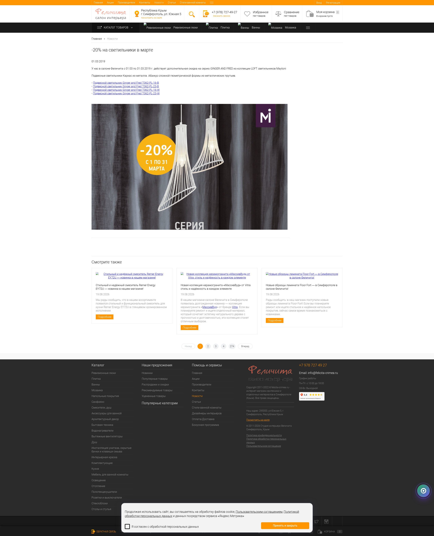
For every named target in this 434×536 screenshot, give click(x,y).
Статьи (172, 2)
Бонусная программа (205, 424)
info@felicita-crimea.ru (323, 373)
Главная (98, 2)
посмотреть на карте (151, 17)
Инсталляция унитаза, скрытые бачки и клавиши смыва (111, 449)
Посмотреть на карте (258, 420)
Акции (110, 2)
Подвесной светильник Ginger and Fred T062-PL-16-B (126, 82)
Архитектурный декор (105, 419)
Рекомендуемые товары (157, 390)
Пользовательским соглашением (259, 511)
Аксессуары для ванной (107, 413)
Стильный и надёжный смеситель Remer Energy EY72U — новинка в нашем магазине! (125, 287)
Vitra (235, 307)
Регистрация (333, 2)
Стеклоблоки (100, 503)
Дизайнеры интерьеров (207, 413)
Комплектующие (102, 463)
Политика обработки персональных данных (266, 441)
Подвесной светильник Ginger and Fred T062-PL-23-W (126, 93)
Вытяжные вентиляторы (107, 436)
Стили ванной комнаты (193, 2)
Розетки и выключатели (107, 497)
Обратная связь (106, 531)
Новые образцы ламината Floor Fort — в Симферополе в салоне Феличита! (301, 287)
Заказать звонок (221, 16)
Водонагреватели (102, 430)
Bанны (255, 27)
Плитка (225, 27)
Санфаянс (98, 401)
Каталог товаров (116, 27)
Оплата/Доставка (203, 419)
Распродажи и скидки (155, 384)
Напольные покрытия (105, 396)
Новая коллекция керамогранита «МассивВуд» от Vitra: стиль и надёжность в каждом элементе (216, 287)
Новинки (147, 373)
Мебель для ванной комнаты (110, 474)
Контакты (144, 2)
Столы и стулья (101, 509)
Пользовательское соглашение (263, 446)
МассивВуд (209, 307)
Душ (94, 442)
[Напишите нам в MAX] (423, 491)
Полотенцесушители (104, 491)
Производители (126, 2)
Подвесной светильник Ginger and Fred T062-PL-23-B (126, 86)
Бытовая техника (102, 424)
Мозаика (290, 27)
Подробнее (104, 317)
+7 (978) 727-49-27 (224, 12)
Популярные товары (155, 378)
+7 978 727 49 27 (313, 365)
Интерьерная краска (104, 457)
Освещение (99, 480)
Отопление (98, 486)
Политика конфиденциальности (264, 435)
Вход (319, 2)
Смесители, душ (101, 407)
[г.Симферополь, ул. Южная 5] (137, 13)
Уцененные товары (154, 396)
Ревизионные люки (185, 27)
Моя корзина (327, 12)
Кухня (95, 468)
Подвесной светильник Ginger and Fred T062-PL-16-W (126, 90)
